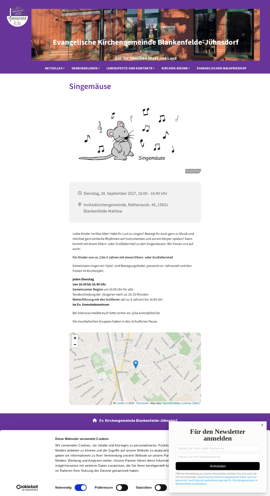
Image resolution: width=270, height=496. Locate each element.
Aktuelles (53, 68)
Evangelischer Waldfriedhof (221, 68)
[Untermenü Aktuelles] (64, 68)
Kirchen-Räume (175, 68)
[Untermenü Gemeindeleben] (99, 68)
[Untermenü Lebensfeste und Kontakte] (154, 68)
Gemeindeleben (84, 68)
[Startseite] (17, 16)
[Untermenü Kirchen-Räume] (189, 68)
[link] (55, 68)
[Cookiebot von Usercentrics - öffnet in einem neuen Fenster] (27, 488)
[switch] (122, 487)
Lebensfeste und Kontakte (130, 68)
